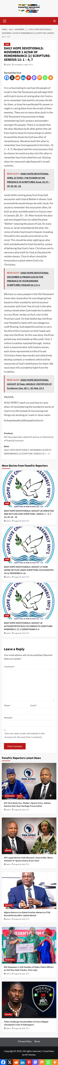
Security (8, 1014)
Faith (7, 44)
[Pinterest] (28, 77)
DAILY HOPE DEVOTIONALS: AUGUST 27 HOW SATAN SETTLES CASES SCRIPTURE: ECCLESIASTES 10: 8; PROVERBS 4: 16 (29, 570)
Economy (8, 905)
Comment (9, 666)
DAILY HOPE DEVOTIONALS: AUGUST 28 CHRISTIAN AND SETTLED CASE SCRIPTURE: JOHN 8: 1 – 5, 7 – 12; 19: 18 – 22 (29, 514)
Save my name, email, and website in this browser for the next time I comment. (25, 735)
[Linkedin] (23, 77)
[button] (4, 20)
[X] (12, 77)
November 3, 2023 (21, 65)
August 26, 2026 (19, 577)
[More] (50, 77)
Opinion (8, 850)
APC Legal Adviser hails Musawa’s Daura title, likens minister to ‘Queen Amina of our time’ (28, 859)
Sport (19, 796)
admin (8, 65)
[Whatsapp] (45, 77)
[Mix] (39, 77)
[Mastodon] (34, 77)
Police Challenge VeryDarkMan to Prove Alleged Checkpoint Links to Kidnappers (26, 1023)
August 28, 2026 (19, 521)
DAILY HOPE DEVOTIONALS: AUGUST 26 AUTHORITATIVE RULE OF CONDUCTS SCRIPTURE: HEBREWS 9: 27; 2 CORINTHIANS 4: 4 (28, 626)
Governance (9, 796)
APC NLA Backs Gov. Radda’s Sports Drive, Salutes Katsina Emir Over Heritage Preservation (27, 805)
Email (33, 705)
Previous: (29, 437)
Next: (28, 450)
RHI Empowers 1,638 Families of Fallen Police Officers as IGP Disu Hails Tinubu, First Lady (29, 969)
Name (7, 705)
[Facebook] (6, 77)
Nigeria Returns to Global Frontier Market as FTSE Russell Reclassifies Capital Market (27, 914)
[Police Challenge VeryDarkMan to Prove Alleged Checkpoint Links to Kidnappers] (29, 1000)
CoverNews (48, 1051)
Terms (37, 1041)
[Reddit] (17, 77)
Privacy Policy (25, 1041)
